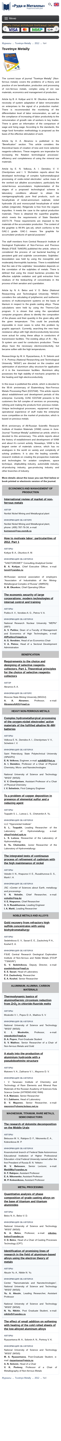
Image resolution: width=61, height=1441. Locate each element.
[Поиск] (50, 4)
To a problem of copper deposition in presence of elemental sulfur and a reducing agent (28, 799)
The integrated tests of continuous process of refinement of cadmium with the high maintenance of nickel (29, 859)
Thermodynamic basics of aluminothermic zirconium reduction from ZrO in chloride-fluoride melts (27, 1000)
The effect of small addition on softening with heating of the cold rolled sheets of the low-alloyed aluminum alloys (30, 1325)
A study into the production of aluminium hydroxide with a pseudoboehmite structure (23, 1057)
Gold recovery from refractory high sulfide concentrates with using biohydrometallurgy (26, 926)
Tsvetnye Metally (23, 43)
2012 (37, 43)
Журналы (6, 43)
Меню (12, 18)
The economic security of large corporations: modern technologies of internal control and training (28, 598)
